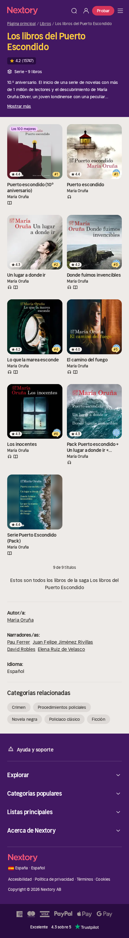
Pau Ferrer (18, 642)
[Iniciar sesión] (86, 11)
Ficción (98, 719)
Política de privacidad (54, 879)
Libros (45, 23)
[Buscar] (74, 11)
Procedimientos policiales (62, 707)
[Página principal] (37, 10)
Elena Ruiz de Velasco (61, 649)
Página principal (21, 23)
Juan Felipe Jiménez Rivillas (63, 642)
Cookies (103, 879)
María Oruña (20, 620)
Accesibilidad (20, 879)
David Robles (21, 649)
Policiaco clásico (64, 719)
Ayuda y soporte (35, 749)
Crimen (19, 707)
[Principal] (120, 11)
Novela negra (24, 719)
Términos (85, 879)
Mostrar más (19, 106)
